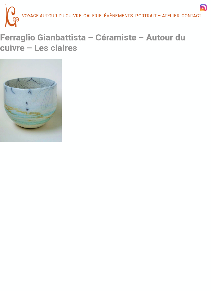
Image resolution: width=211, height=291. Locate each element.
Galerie (93, 15)
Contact (192, 15)
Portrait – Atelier (157, 15)
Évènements (118, 15)
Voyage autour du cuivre (52, 15)
